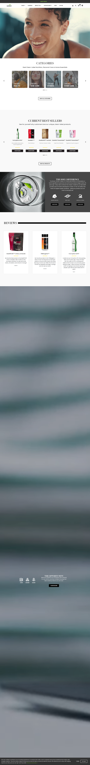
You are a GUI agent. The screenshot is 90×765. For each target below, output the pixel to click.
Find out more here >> (32, 763)
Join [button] (55, 5)
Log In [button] (61, 5)
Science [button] (30, 5)
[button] (9, 5)
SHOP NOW (17, 151)
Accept (84, 761)
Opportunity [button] (47, 5)
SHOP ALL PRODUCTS (45, 163)
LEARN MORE (54, 204)
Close (77, 761)
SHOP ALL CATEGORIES (45, 98)
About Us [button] (37, 5)
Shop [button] (23, 5)
